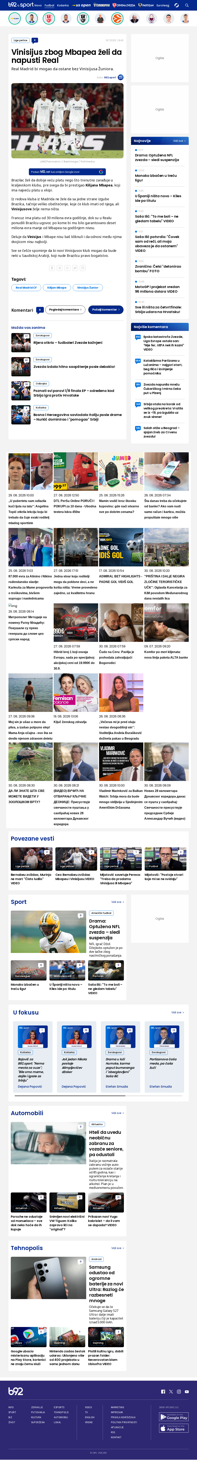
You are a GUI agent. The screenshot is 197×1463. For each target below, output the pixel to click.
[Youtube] (187, 1392)
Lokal (57, 1422)
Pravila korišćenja (123, 1417)
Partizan (98, 976)
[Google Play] (174, 1417)
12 (174, 1030)
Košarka (63, 5)
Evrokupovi (42, 335)
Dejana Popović (30, 1086)
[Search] (187, 5)
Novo (38, 5)
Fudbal (49, 5)
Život (11, 1422)
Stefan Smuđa (117, 1086)
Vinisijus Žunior (87, 288)
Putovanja (38, 1412)
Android (96, 1259)
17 (26, 336)
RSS (113, 1432)
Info (11, 1407)
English (90, 1417)
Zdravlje (37, 1407)
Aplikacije (117, 1427)
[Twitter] (171, 1392)
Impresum (117, 1412)
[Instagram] (179, 1392)
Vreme (89, 1422)
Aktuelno (97, 1124)
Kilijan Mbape (57, 288)
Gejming (59, 1343)
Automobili (61, 1417)
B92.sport (110, 77)
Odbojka (41, 383)
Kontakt (116, 1437)
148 (138, 404)
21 (118, 1197)
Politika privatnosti (124, 1422)
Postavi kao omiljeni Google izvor (55, 172)
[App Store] (174, 1428)
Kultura (36, 1417)
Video (88, 1407)
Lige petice (20, 40)
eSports (59, 1407)
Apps (18, 1343)
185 (138, 384)
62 (129, 1030)
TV (86, 1412)
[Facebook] (163, 1392)
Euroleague (165, 5)
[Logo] (20, 5)
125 (138, 428)
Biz (10, 1417)
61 (26, 360)
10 (26, 384)
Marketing (117, 1407)
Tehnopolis (61, 1412)
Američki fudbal (101, 913)
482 (138, 336)
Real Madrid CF (26, 288)
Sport (12, 1412)
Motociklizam (62, 976)
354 (137, 360)
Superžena (38, 1422)
